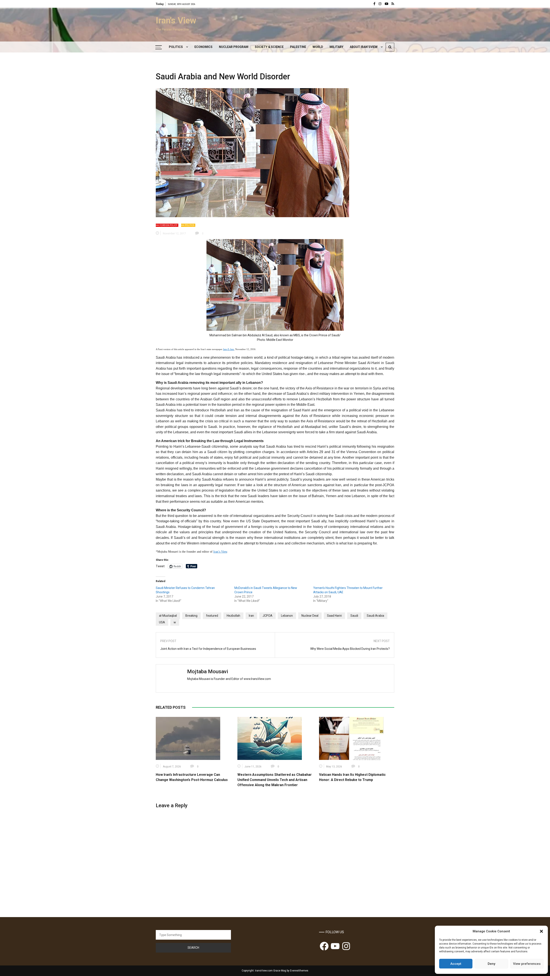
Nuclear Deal (309, 615)
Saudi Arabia (375, 615)
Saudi (354, 615)
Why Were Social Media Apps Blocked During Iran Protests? (350, 648)
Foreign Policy (168, 225)
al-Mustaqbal (168, 615)
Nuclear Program (233, 47)
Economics (203, 47)
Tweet (160, 566)
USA (162, 622)
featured (212, 615)
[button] (541, 931)
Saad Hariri (334, 615)
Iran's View (176, 20)
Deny (491, 964)
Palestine (298, 47)
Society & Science (269, 47)
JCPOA (267, 615)
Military (336, 47)
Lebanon (287, 615)
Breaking (191, 615)
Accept (455, 964)
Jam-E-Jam (228, 349)
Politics (176, 47)
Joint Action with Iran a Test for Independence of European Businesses (208, 648)
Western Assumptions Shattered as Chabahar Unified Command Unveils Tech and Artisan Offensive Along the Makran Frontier (274, 780)
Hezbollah (233, 615)
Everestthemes (299, 970)
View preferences (527, 964)
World (318, 47)
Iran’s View (220, 551)
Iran (251, 615)
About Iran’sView (363, 47)
